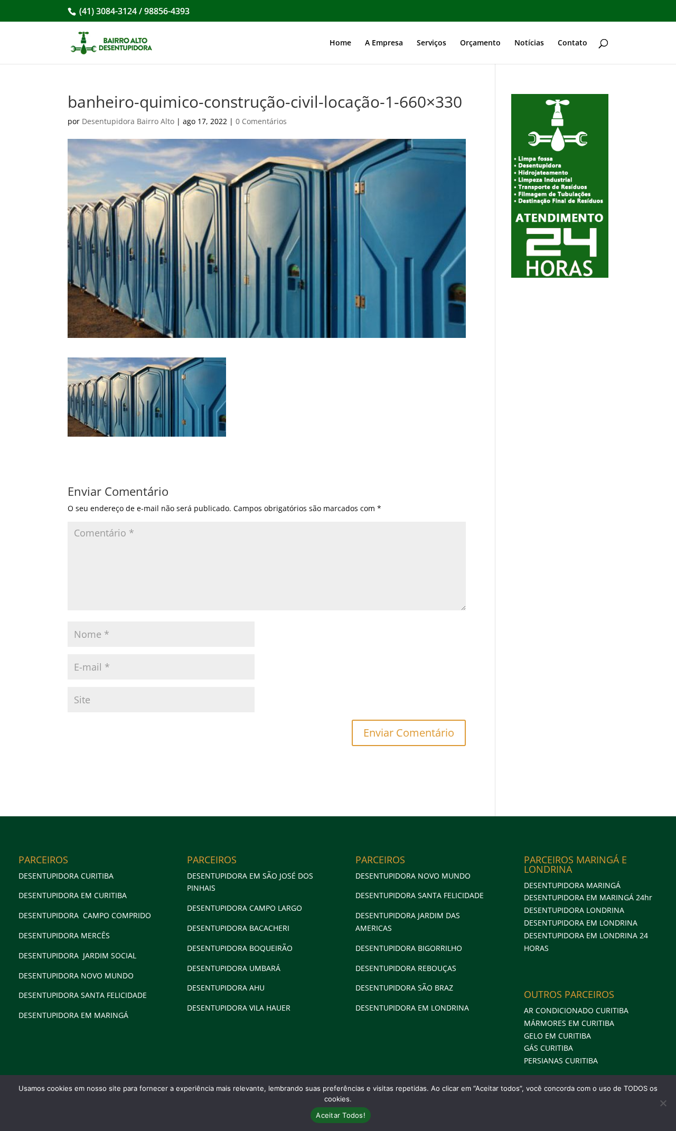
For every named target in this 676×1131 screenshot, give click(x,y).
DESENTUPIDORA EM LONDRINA (412, 1008)
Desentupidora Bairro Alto (128, 121)
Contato (572, 43)
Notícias (529, 43)
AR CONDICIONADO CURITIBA (576, 1010)
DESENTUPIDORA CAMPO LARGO (244, 908)
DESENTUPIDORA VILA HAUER (238, 1008)
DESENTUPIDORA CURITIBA (66, 876)
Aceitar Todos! (340, 1115)
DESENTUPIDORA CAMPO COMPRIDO (84, 915)
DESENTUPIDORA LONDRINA (574, 910)
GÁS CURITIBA (548, 1048)
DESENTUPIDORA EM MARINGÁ (73, 1015)
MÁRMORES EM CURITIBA (569, 1023)
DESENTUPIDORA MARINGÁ (572, 885)
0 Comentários (261, 121)
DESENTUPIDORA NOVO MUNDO (76, 975)
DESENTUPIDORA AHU (226, 988)
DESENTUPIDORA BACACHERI (238, 928)
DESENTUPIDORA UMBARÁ (233, 968)
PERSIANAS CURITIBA (561, 1060)
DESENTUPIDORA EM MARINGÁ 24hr (588, 897)
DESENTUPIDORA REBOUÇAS (405, 968)
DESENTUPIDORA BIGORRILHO (408, 948)
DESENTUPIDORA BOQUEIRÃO (240, 948)
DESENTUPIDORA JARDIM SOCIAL (77, 955)
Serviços (431, 43)
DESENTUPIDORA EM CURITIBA (72, 895)
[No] (663, 1103)
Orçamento (480, 43)
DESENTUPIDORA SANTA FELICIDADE (82, 995)
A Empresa (384, 43)
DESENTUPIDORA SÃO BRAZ (404, 988)
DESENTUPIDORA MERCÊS (64, 935)
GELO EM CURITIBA (557, 1036)
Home (340, 43)
